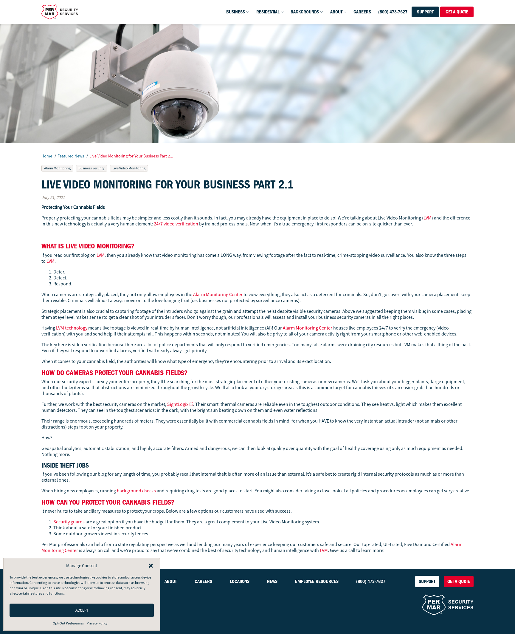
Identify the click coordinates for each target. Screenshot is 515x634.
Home (46, 156)
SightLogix (177, 404)
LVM (428, 218)
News (272, 581)
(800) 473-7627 (392, 12)
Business (235, 12)
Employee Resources (317, 581)
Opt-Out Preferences (68, 623)
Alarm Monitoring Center (218, 295)
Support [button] (425, 12)
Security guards (69, 522)
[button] (151, 566)
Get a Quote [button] (457, 12)
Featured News (71, 156)
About (336, 12)
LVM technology (71, 328)
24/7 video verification (176, 224)
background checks (136, 491)
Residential (268, 12)
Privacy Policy (97, 623)
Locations (239, 581)
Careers (362, 12)
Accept (81, 610)
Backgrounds (305, 12)
